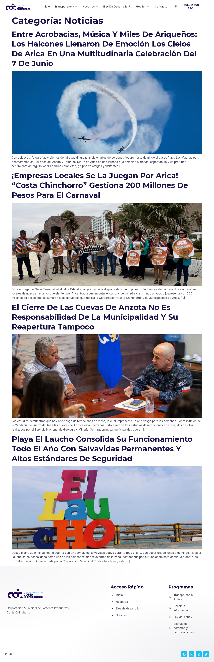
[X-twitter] (191, 654)
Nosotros (89, 6)
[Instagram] (199, 654)
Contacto (161, 6)
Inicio (46, 6)
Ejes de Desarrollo (115, 6)
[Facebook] (184, 654)
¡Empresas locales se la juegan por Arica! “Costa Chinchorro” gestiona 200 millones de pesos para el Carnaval (100, 185)
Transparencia (64, 6)
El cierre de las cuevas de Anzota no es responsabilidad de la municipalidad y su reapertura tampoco (95, 317)
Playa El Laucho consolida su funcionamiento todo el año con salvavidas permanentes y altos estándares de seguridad (102, 448)
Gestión (141, 6)
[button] (188, 7)
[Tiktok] (206, 654)
